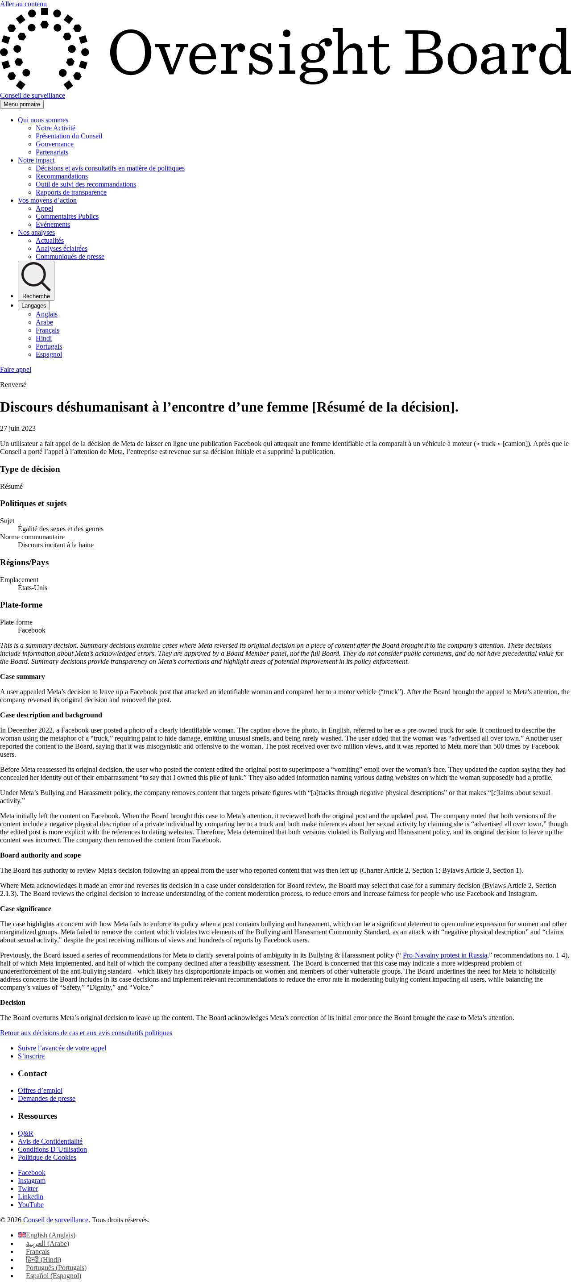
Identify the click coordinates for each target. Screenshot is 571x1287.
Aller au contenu (23, 4)
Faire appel (15, 369)
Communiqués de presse (70, 256)
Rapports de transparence (71, 192)
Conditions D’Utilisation (52, 1149)
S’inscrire (31, 1056)
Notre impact (36, 160)
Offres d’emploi (40, 1090)
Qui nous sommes (43, 120)
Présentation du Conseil (69, 136)
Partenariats (52, 152)
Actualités (50, 240)
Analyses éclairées (61, 248)
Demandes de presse (46, 1098)
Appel (44, 208)
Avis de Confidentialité (50, 1141)
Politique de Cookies (47, 1157)
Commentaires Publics (67, 216)
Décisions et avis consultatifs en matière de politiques (110, 168)
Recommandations (62, 176)
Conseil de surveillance (55, 1220)
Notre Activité (55, 128)
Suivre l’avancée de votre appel (62, 1048)
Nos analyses (36, 232)
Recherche (36, 296)
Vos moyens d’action (47, 200)
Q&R (25, 1133)
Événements (53, 224)
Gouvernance (55, 144)
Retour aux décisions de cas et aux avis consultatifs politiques (86, 1033)
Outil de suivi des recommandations (86, 184)
